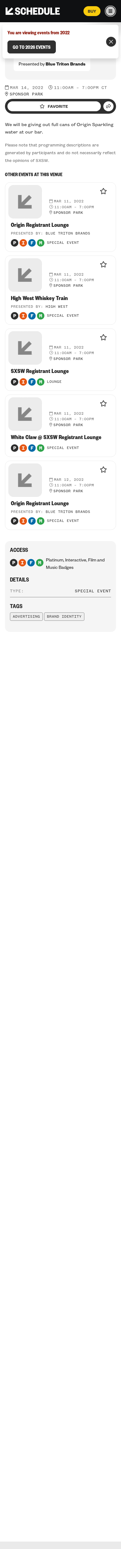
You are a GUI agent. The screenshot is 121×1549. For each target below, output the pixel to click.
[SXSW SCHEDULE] (33, 11)
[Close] (111, 42)
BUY (92, 11)
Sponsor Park (26, 94)
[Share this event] (108, 106)
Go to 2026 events (32, 47)
